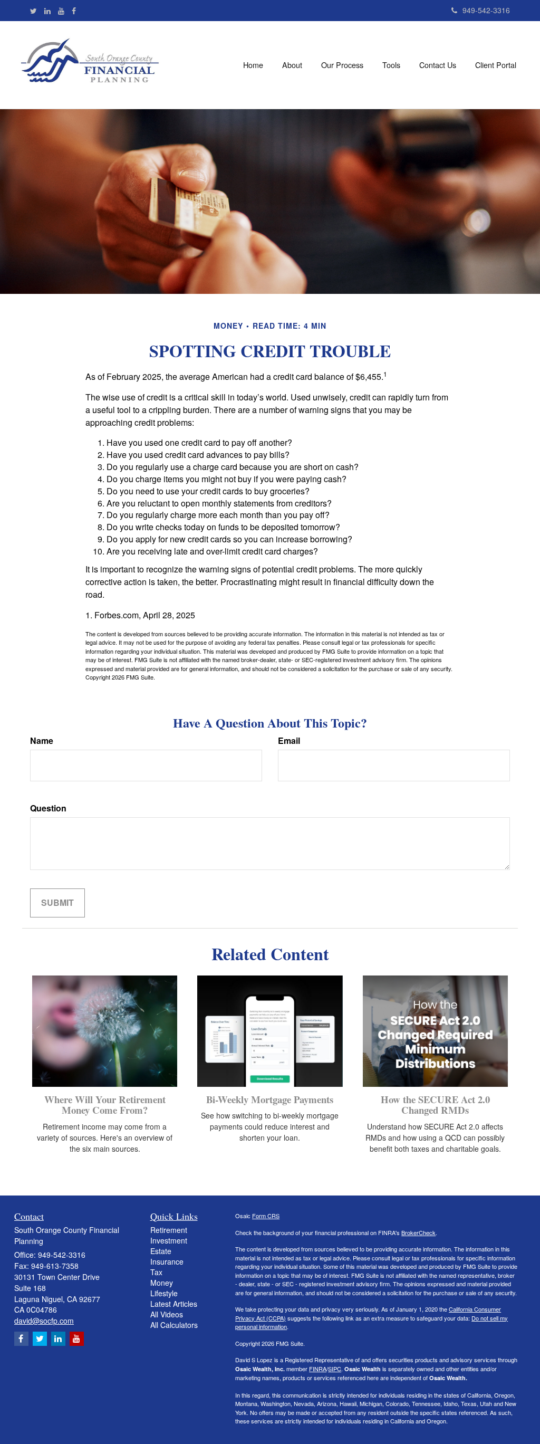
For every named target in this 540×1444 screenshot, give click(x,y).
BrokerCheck (418, 1232)
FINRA (317, 1368)
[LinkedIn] (47, 10)
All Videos (166, 1314)
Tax (156, 1272)
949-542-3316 (486, 10)
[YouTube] (61, 10)
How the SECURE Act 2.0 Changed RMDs (435, 1104)
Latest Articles (173, 1303)
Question (48, 808)
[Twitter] (33, 10)
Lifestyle (164, 1293)
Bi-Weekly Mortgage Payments (269, 1099)
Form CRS (265, 1215)
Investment (168, 1240)
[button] (292, 64)
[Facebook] (74, 10)
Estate (160, 1251)
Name (41, 741)
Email (289, 741)
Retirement (168, 1230)
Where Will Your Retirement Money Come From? (105, 1104)
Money (161, 1282)
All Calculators (174, 1324)
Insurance (167, 1261)
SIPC (334, 1368)
